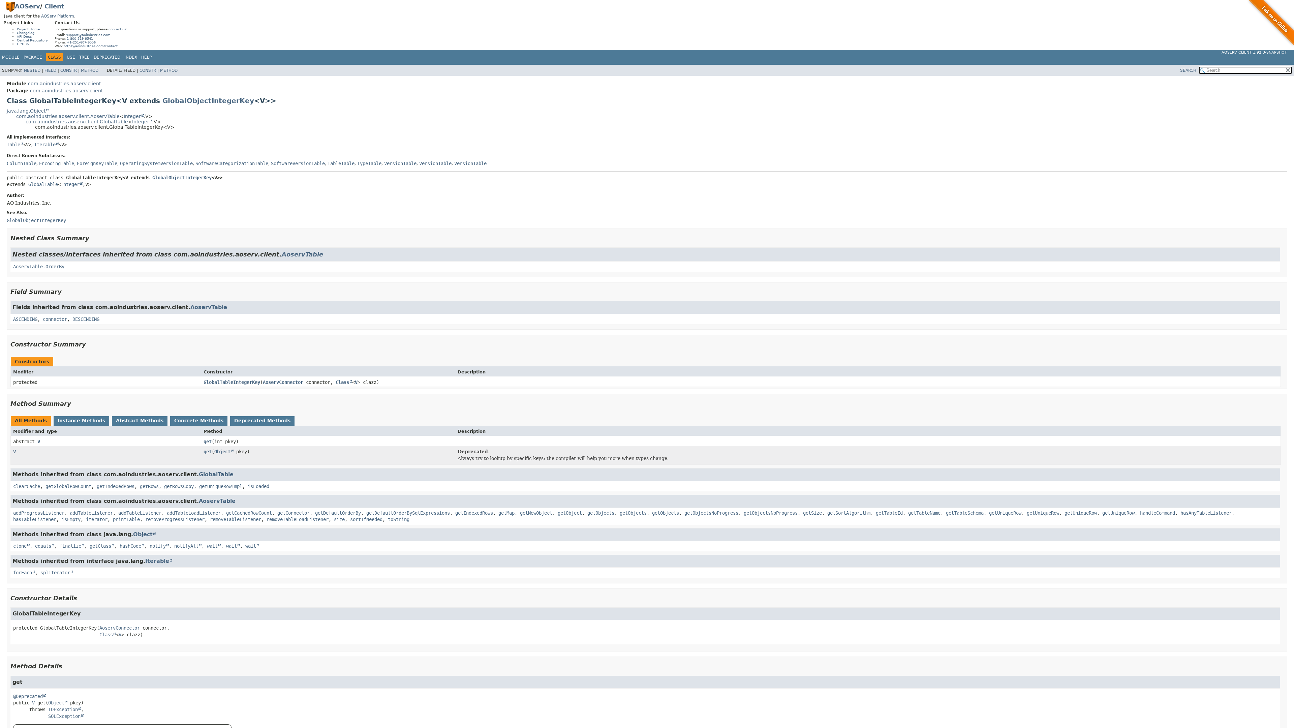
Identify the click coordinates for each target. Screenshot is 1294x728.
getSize (812, 513)
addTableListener (91, 513)
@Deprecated (28, 696)
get (208, 441)
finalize (70, 546)
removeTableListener (235, 519)
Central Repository (32, 40)
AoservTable (302, 254)
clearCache (26, 486)
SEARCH (1188, 70)
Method (89, 70)
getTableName (924, 513)
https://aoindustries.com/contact (91, 46)
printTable (126, 519)
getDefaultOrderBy (338, 513)
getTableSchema (965, 513)
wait (212, 546)
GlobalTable (43, 184)
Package (33, 57)
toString (398, 519)
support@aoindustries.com (88, 35)
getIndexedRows (115, 486)
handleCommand (1157, 513)
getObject (570, 513)
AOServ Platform (57, 16)
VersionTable (400, 163)
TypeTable (369, 163)
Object (222, 451)
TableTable (341, 163)
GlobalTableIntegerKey (232, 382)
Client (54, 6)
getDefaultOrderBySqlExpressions (408, 513)
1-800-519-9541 (80, 38)
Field (50, 70)
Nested (32, 70)
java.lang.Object (26, 111)
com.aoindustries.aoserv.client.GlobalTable (77, 121)
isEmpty (71, 519)
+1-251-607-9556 (81, 42)
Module (11, 57)
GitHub (23, 44)
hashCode (130, 546)
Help (146, 57)
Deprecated (107, 57)
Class (342, 382)
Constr (68, 70)
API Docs (24, 36)
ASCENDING (25, 319)
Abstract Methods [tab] (139, 420)
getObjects (600, 513)
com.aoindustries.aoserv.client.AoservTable (68, 116)
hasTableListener (34, 519)
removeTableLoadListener (298, 519)
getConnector (293, 513)
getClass (100, 546)
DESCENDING (85, 319)
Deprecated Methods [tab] (262, 420)
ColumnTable (21, 163)
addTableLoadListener (194, 513)
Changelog (25, 33)
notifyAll (186, 546)
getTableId (889, 513)
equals (43, 546)
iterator (96, 519)
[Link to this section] (94, 238)
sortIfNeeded (366, 519)
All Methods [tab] (31, 420)
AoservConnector (283, 382)
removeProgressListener (175, 519)
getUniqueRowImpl (220, 486)
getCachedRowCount (249, 513)
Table (13, 144)
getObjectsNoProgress (711, 513)
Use (71, 57)
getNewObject (536, 513)
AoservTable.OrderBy (38, 266)
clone (20, 546)
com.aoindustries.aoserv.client (64, 83)
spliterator (55, 572)
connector (55, 319)
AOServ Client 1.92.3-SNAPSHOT (1254, 52)
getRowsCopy (179, 486)
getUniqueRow (1005, 513)
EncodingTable (56, 163)
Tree (84, 57)
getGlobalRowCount (68, 486)
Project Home (28, 29)
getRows (149, 486)
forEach (22, 572)
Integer (132, 116)
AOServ (27, 6)
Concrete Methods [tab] (198, 420)
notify (158, 546)
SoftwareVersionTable (298, 163)
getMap (506, 513)
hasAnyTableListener (1206, 513)
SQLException (64, 716)
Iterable (45, 144)
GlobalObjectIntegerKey (208, 101)
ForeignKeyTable (97, 163)
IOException (63, 709)
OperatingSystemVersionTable (156, 163)
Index (130, 57)
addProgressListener (38, 513)
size (339, 519)
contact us (117, 29)
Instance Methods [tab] (81, 420)
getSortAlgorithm (848, 513)
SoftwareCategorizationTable (231, 163)
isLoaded (258, 486)
